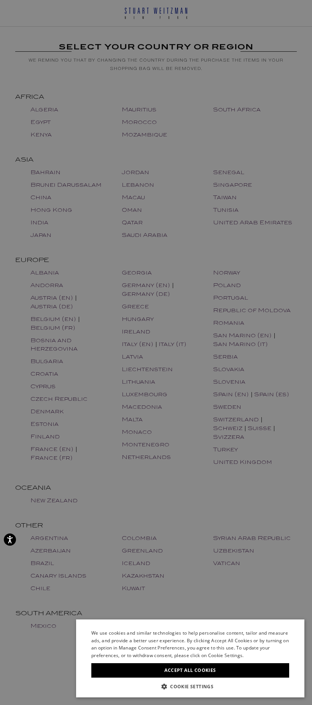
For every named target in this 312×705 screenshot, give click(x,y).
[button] (190, 686)
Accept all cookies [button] (190, 670)
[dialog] (156, 352)
